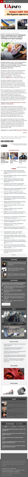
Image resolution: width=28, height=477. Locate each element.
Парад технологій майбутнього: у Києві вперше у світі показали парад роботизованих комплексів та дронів (15, 241)
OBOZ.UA (23, 77)
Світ (25, 461)
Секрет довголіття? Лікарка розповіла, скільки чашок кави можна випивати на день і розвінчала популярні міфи (15, 198)
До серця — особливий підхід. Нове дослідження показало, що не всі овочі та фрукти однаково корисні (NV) (14, 360)
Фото (14, 309)
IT (17, 462)
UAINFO (25, 132)
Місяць (13, 426)
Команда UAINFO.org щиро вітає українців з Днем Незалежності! (7, 27)
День (6, 426)
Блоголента (16, 464)
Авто (16, 462)
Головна (3, 461)
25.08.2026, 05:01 (7, 350)
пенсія (2, 141)
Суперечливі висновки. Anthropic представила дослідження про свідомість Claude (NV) (13, 348)
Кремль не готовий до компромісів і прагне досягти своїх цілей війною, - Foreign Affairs (17, 274)
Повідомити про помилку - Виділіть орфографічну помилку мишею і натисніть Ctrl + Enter (13, 137)
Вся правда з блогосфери (6, 33)
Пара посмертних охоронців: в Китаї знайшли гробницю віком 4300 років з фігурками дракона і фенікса (15, 172)
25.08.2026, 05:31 (7, 346)
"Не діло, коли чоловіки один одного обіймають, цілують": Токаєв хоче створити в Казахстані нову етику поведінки (15, 246)
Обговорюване (10, 424)
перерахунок (7, 141)
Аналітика (14, 259)
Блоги (14, 399)
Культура (4, 462)
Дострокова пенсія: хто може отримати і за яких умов (13, 103)
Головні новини (8, 461)
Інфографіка (14, 383)
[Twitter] (9, 1)
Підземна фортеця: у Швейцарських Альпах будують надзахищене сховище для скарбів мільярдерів (14, 180)
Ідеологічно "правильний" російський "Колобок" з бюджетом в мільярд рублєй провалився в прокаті (16, 414)
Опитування (14, 280)
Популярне (19, 424)
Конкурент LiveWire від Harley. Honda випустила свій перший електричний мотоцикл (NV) (14, 352)
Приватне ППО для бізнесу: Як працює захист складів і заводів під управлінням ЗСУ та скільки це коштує (16, 269)
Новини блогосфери (15, 33)
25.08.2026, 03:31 (7, 362)
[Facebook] (7, 1)
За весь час (21, 426)
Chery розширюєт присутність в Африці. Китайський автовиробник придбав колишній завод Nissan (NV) (14, 356)
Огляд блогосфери (10, 464)
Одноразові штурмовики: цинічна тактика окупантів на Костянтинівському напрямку (17, 402)
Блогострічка (14, 341)
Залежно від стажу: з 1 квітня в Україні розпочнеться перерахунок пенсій (14, 163)
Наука (7, 462)
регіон (12, 141)
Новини (13, 168)
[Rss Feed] (4, 1)
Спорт (23, 462)
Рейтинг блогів (21, 464)
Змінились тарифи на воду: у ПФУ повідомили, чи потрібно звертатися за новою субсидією (5, 163)
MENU (1, 1)
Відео (5, 464)
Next (26, 25)
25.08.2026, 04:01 (7, 357)
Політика (12, 461)
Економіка (21, 461)
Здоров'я (20, 462)
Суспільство (17, 461)
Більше (13, 254)
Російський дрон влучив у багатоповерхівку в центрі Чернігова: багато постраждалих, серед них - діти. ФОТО (14, 323)
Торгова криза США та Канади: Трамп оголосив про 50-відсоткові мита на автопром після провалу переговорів (15, 237)
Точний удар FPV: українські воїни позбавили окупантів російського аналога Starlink (13, 338)
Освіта (13, 462)
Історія (10, 462)
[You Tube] (11, 1)
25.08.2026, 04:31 (7, 353)
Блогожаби (14, 365)
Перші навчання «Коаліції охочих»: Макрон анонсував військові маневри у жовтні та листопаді (13, 251)
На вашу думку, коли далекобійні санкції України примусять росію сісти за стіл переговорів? (14, 283)
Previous (1, 25)
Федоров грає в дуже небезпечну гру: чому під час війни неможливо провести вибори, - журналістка (17, 263)
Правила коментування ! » (22, 167)
